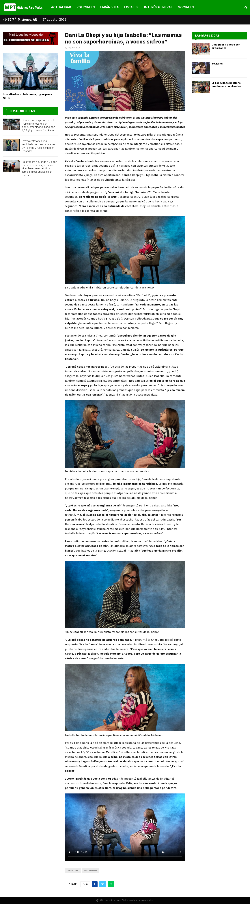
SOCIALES (186, 7)
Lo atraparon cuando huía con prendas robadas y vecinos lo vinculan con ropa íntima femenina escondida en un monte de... (39, 168)
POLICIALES (86, 7)
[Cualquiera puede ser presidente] (201, 49)
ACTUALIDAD (61, 7)
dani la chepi (73, 870)
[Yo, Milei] (201, 68)
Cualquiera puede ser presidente (226, 46)
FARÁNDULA (109, 7)
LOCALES (131, 7)
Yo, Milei (217, 63)
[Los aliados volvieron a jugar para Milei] (30, 71)
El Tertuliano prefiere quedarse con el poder (226, 84)
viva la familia (90, 870)
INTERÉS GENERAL (158, 7)
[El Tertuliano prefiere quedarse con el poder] (201, 87)
